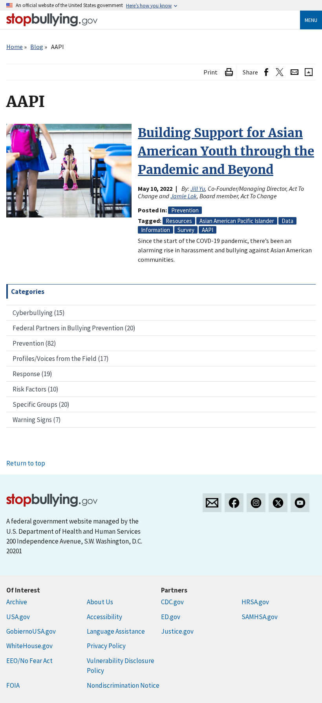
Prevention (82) (34, 343)
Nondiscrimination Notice (123, 685)
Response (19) (32, 374)
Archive (16, 602)
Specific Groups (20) (41, 404)
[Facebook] (234, 502)
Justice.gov (177, 631)
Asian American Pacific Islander (236, 221)
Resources (179, 221)
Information (155, 230)
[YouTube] (300, 502)
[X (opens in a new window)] (279, 72)
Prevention (185, 210)
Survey (185, 230)
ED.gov (170, 616)
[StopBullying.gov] (52, 20)
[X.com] (278, 502)
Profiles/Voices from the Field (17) (61, 358)
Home (14, 47)
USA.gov (18, 616)
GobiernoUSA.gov (31, 631)
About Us (100, 602)
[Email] (294, 72)
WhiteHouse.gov (29, 645)
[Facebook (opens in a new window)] (266, 72)
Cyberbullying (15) (39, 312)
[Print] (229, 72)
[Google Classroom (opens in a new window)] (309, 72)
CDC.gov (172, 602)
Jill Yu (197, 188)
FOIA (13, 685)
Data (287, 221)
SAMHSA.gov (260, 616)
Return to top (25, 463)
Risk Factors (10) (36, 389)
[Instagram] (256, 502)
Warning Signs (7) (37, 419)
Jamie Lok (183, 196)
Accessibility (104, 616)
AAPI (207, 230)
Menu (311, 20)
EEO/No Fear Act (29, 660)
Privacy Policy (106, 645)
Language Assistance (116, 631)
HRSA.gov (255, 602)
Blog (36, 47)
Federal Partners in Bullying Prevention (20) (74, 328)
